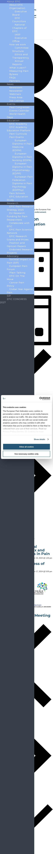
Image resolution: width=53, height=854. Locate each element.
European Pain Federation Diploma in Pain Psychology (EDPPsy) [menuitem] (22, 183)
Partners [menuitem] (14, 81)
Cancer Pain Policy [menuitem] (15, 284)
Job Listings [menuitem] (16, 100)
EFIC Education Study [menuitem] (17, 198)
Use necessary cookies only (26, 454)
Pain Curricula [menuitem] (18, 133)
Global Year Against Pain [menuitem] (20, 291)
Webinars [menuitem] (15, 94)
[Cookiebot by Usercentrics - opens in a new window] (39, 398)
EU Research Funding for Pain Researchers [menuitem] (17, 216)
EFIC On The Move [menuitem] (16, 278)
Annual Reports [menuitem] (18, 63)
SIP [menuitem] (9, 296)
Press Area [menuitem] (15, 97)
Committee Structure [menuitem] (20, 50)
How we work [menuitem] (17, 44)
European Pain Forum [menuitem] (17, 268)
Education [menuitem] (13, 120)
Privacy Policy (9, 432)
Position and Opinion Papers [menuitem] (16, 245)
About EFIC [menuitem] (14, 1)
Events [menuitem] (11, 104)
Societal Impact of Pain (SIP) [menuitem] (19, 261)
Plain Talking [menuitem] (17, 272)
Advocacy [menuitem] (13, 256)
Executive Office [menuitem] (19, 40)
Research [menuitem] (12, 203)
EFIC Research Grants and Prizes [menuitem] (18, 238)
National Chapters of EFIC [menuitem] (19, 28)
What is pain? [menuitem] (17, 67)
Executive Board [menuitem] (19, 13)
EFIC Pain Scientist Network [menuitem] (20, 231)
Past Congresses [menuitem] (19, 107)
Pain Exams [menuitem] (16, 137)
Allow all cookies (26, 447)
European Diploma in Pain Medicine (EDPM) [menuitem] (22, 145)
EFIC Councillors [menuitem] (19, 20)
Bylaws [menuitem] (13, 74)
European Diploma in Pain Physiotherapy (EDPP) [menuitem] (22, 168)
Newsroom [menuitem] (15, 87)
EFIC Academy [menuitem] (18, 124)
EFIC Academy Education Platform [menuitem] (19, 129)
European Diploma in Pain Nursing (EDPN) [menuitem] (22, 157)
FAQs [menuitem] (12, 77)
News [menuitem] (10, 84)
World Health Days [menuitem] (16, 116)
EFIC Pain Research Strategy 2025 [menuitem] (20, 208)
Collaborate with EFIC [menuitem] (18, 225)
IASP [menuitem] (17, 34)
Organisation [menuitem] (17, 8)
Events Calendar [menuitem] (19, 110)
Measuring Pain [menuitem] (19, 71)
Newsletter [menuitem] (16, 91)
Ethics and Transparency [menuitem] (20, 56)
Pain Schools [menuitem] (17, 193)
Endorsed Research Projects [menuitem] (20, 251)
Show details (39, 439)
